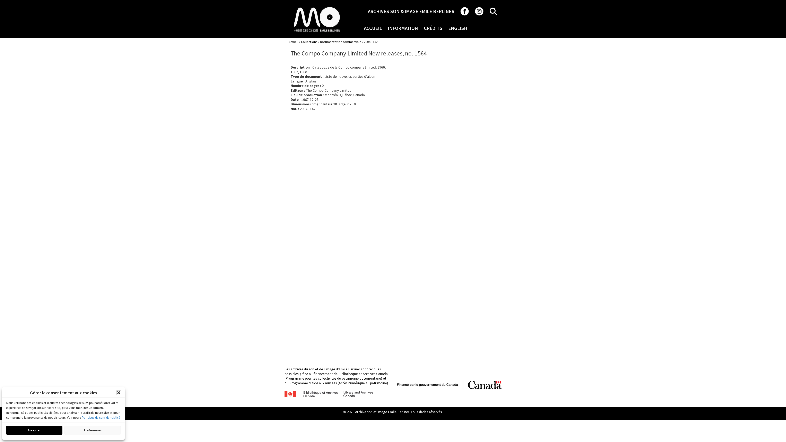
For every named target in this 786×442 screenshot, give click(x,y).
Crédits (433, 28)
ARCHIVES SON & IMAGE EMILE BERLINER (411, 11)
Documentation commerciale (340, 42)
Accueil (373, 28)
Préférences (93, 430)
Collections (309, 42)
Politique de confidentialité (101, 417)
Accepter (34, 430)
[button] (119, 393)
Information (403, 28)
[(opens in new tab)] (317, 7)
